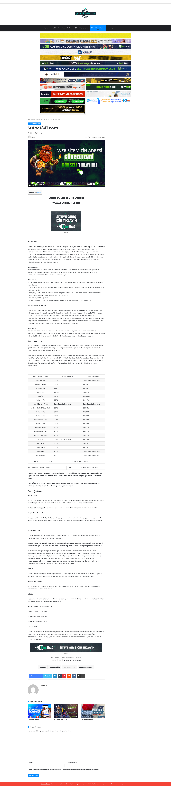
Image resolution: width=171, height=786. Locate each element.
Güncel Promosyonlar (81, 28)
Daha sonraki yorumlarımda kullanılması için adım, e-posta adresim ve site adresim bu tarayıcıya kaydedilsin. (64, 769)
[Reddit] (69, 676)
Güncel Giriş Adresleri (97, 28)
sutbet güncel (70, 667)
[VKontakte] (74, 676)
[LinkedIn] (55, 676)
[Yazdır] (83, 676)
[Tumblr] (60, 676)
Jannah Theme (45, 784)
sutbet (43, 667)
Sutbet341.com (86, 667)
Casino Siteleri (66, 28)
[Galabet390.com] (66, 711)
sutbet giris (55, 667)
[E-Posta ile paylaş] (79, 676)
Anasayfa (32, 119)
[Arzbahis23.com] (39, 711)
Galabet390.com (60, 720)
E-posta (31, 762)
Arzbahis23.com (33, 720)
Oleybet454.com (87, 720)
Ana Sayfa (45, 28)
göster (39, 192)
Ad (29, 755)
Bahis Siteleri (54, 28)
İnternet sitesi (72, 762)
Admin (33, 137)
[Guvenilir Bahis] (85, 13)
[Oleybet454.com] (93, 711)
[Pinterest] (64, 676)
